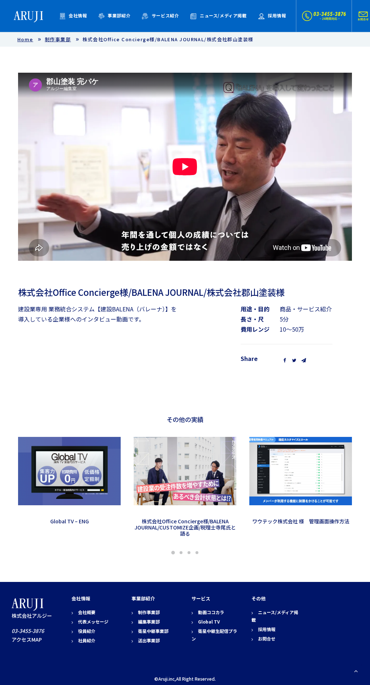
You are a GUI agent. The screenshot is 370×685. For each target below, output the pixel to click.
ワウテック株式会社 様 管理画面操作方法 (300, 521)
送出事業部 (149, 640)
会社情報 (78, 15)
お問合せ (266, 638)
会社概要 (86, 612)
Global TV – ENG (69, 521)
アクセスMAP (27, 639)
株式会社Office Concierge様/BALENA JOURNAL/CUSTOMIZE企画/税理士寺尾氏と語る (185, 527)
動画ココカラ (211, 612)
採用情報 (277, 15)
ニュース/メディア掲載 (223, 15)
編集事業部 (149, 621)
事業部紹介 (119, 15)
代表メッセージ (93, 621)
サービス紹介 (165, 15)
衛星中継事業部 (153, 631)
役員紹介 (86, 631)
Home (25, 39)
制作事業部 (58, 39)
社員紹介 (86, 640)
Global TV (209, 621)
